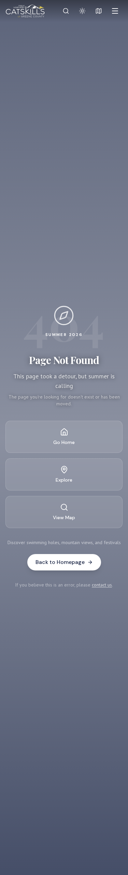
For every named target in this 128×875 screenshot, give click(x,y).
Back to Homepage (60, 562)
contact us (102, 585)
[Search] (65, 10)
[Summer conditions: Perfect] (82, 10)
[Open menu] (115, 10)
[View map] (98, 10)
